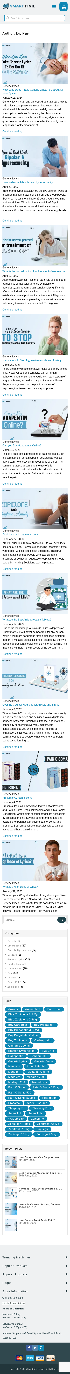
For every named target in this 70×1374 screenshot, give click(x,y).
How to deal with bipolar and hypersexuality (27, 182)
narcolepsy (39, 1082)
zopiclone (37, 1118)
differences (14, 945)
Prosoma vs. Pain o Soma (17, 797)
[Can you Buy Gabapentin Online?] (35, 419)
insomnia (14, 1066)
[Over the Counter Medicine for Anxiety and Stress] (35, 678)
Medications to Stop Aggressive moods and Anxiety (31, 360)
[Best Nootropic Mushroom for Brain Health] (11, 1177)
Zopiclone (13, 986)
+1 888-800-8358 (13, 1298)
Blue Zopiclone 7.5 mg (23, 1014)
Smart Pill (13, 982)
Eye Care (48, 1050)
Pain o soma (17, 1087)
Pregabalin (49, 1097)
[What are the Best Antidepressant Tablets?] (35, 593)
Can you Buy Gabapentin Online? (21, 445)
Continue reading (12, 131)
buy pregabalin (44, 1024)
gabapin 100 (39, 1056)
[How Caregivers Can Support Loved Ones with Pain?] (11, 1162)
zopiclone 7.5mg (19, 1124)
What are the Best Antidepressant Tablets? (26, 619)
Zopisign (42, 1129)
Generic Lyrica (10, 86)
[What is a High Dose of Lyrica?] (35, 860)
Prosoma (14, 1103)
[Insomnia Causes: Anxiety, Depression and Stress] (11, 1209)
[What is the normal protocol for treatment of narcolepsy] (35, 245)
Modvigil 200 (16, 1082)
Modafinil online (38, 1071)
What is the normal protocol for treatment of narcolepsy (33, 271)
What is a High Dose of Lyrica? (20, 886)
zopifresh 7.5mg (18, 1129)
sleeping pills (41, 1108)
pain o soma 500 (19, 1092)
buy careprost (17, 1024)
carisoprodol (42, 1040)
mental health (36, 1066)
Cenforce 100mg (19, 1045)
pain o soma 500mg (21, 1097)
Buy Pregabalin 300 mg (23, 1030)
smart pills (35, 1113)
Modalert (14, 1077)
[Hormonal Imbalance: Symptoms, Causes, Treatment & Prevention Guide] (11, 1193)
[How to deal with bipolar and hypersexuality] (35, 156)
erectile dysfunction (21, 1050)
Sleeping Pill (16, 1108)
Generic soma (43, 1061)
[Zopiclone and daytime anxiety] (35, 508)
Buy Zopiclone (17, 1040)
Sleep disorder (37, 1103)
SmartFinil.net (34, 1369)
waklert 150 (16, 1118)
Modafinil (14, 1071)
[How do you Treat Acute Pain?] (11, 1225)
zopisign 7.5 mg (18, 1134)
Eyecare (12, 954)
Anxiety (11, 941)
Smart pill (14, 1113)
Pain (10, 973)
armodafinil (32, 1009)
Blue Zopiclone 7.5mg (22, 1019)
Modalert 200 (35, 1077)
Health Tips (14, 964)
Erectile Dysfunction (19, 950)
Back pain (54, 1009)
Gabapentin (15, 1056)
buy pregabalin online (23, 1035)
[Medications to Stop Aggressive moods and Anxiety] (35, 334)
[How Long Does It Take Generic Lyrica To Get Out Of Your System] (35, 63)
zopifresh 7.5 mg (48, 1124)
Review (11, 977)
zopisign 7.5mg (46, 1134)
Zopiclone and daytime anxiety (20, 534)
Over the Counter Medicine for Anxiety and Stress (30, 704)
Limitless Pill (14, 968)
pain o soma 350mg (46, 1087)
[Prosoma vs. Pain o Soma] (35, 771)
